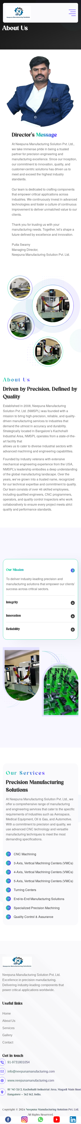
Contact (7, 1042)
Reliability (13, 629)
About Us (8, 1020)
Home (6, 1013)
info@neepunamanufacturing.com (31, 1071)
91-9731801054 (18, 1062)
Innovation (13, 615)
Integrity (12, 602)
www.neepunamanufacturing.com (30, 1080)
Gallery (7, 1035)
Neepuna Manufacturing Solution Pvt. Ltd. (52, 1109)
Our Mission (15, 570)
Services (8, 1028)
